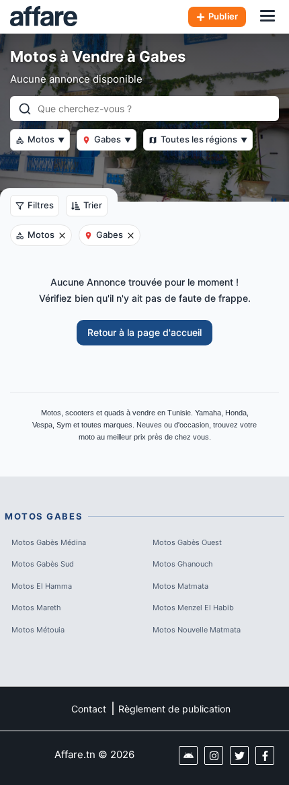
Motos (46, 139)
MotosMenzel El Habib (193, 607)
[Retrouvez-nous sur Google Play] (188, 755)
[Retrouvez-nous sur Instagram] (213, 755)
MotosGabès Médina (48, 542)
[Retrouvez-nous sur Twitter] (239, 755)
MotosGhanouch (183, 564)
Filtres (41, 205)
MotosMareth (36, 607)
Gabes (112, 139)
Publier (223, 16)
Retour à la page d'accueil (144, 332)
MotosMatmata (180, 586)
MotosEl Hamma (41, 586)
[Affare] (43, 16)
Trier (92, 205)
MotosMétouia (38, 629)
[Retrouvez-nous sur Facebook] (264, 755)
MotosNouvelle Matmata (197, 629)
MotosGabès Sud (42, 564)
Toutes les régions (204, 139)
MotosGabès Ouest (187, 542)
